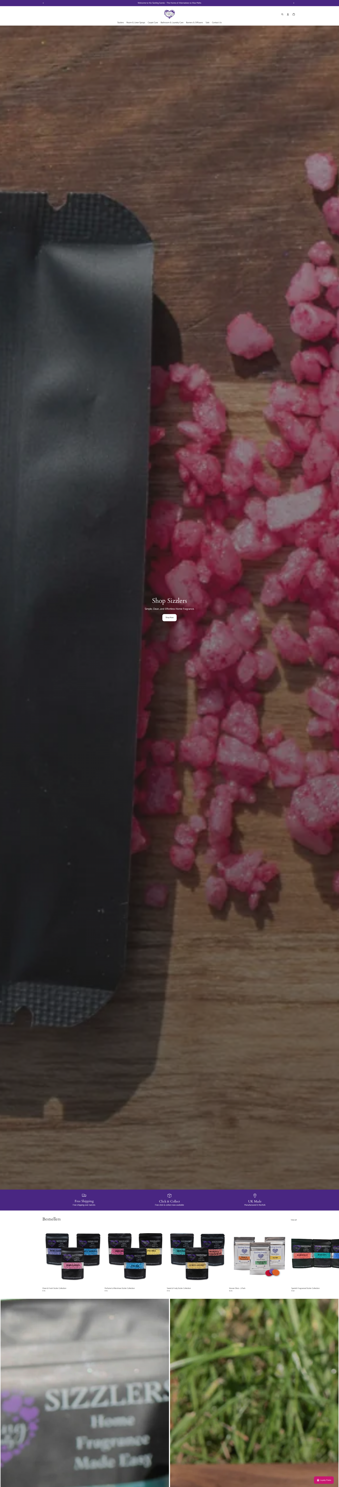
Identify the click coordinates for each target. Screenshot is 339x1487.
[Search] (282, 14)
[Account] (288, 14)
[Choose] (99, 1282)
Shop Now (169, 617)
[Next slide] (294, 3)
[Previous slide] (43, 3)
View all (294, 1220)
